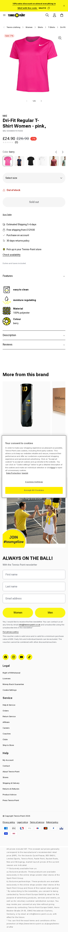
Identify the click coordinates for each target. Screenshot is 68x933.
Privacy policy (9, 822)
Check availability (11, 254)
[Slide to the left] (26, 101)
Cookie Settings (10, 690)
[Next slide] (62, 152)
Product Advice (9, 794)
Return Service (9, 716)
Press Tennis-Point (11, 800)
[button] (4, 15)
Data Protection (13, 473)
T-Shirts (51, 27)
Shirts (40, 27)
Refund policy (52, 822)
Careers (6, 728)
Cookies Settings (34, 482)
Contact (6, 766)
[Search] (47, 15)
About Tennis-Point (11, 771)
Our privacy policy (11, 632)
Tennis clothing (13, 27)
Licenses (6, 678)
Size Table (7, 214)
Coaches (7, 734)
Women (29, 27)
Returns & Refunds (11, 789)
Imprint (25, 473)
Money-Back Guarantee (13, 684)
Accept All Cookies (34, 490)
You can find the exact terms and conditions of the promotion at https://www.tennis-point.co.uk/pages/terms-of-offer (33, 924)
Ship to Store (8, 745)
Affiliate (6, 722)
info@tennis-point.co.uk (29, 625)
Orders (6, 711)
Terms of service (37, 822)
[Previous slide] (56, 152)
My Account (8, 760)
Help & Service (9, 705)
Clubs (5, 739)
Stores (5, 777)
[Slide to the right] (41, 101)
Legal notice (22, 822)
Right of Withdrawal (11, 673)
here (53, 467)
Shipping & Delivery (11, 783)
